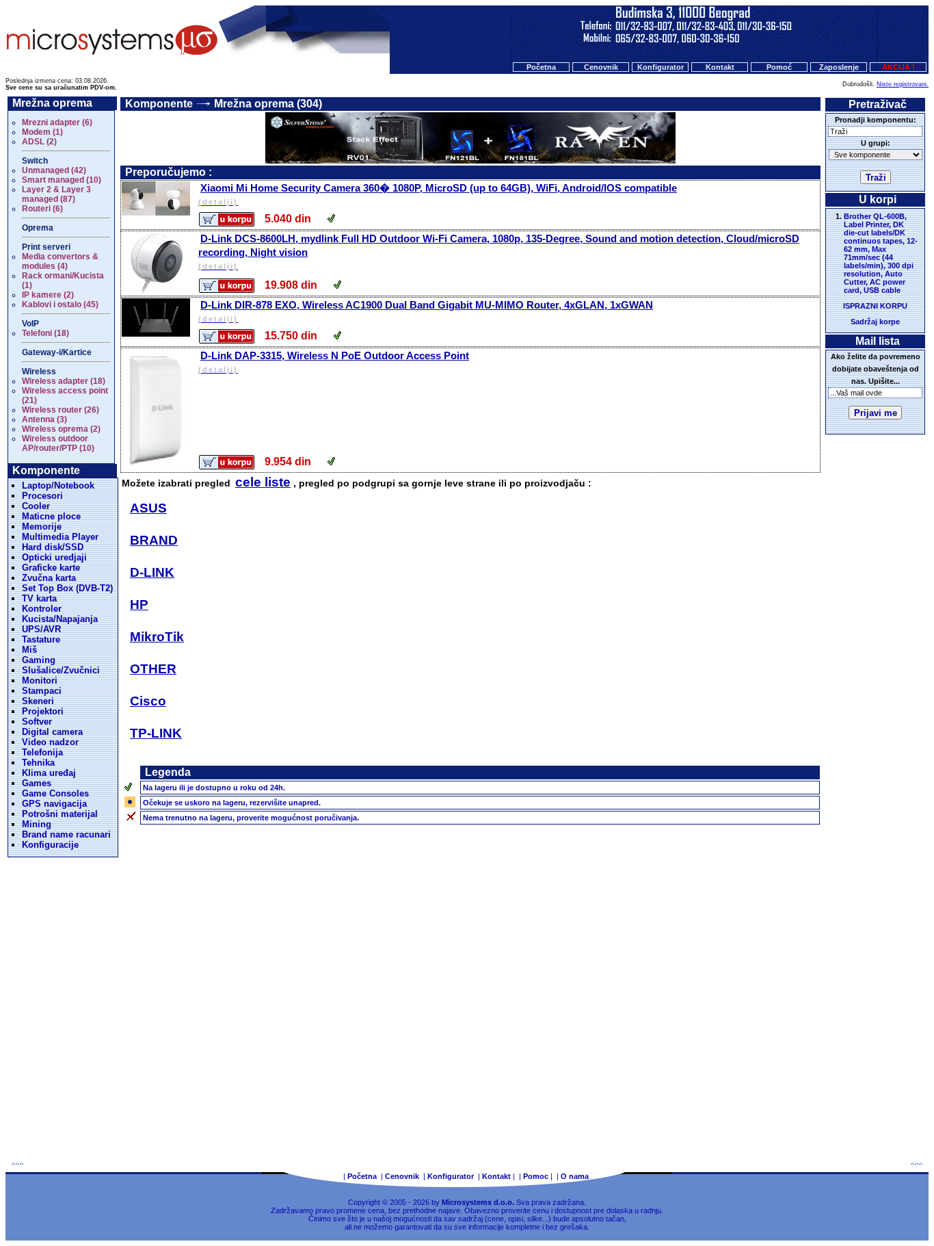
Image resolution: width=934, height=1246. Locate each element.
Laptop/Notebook (58, 485)
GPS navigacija (54, 804)
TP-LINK (156, 733)
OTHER (153, 669)
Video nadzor (50, 742)
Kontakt (720, 67)
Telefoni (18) (45, 333)
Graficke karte (51, 567)
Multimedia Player (60, 537)
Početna (541, 67)
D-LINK (152, 572)
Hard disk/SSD (52, 547)
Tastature (41, 639)
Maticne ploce (51, 516)
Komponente (159, 103)
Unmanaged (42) (54, 170)
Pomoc (535, 1176)
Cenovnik (601, 67)
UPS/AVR (41, 629)
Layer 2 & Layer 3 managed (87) (56, 194)
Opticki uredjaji (54, 557)
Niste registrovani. (903, 84)
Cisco (148, 701)
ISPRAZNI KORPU (875, 306)
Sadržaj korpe (875, 321)
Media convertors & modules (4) (60, 261)
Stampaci (42, 691)
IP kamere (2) (48, 295)
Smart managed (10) (61, 180)
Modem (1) (42, 132)
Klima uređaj (49, 773)
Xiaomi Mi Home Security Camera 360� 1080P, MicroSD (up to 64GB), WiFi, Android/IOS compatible (437, 194)
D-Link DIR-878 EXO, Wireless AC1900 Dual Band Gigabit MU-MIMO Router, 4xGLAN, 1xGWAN (425, 311)
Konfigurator (660, 67)
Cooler (36, 506)
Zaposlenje (839, 67)
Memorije (42, 526)
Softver (37, 721)
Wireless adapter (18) (63, 381)
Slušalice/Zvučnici (61, 670)
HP (139, 604)
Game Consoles (55, 793)
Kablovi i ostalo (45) (60, 304)
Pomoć (779, 67)
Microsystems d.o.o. (478, 1202)
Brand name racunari (66, 834)
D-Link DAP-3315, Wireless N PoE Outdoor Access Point (333, 362)
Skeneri (38, 701)
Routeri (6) (42, 208)
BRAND (154, 540)
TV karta (39, 598)
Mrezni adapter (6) (57, 122)
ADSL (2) (39, 141)
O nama (575, 1176)
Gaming (38, 660)
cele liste (263, 482)
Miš (29, 650)
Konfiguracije (50, 845)
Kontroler (42, 608)
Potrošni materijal (60, 814)
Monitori (39, 680)
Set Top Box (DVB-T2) (67, 588)
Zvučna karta (49, 578)
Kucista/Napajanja (60, 619)
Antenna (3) (44, 419)
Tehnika (38, 762)
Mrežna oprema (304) (268, 103)
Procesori (42, 496)
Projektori (43, 711)
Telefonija (42, 752)
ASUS (148, 508)
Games (36, 783)
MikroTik (157, 637)
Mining (36, 824)
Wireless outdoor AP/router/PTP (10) (58, 443)
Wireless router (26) (60, 410)
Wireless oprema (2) (61, 429)
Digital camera (52, 732)
